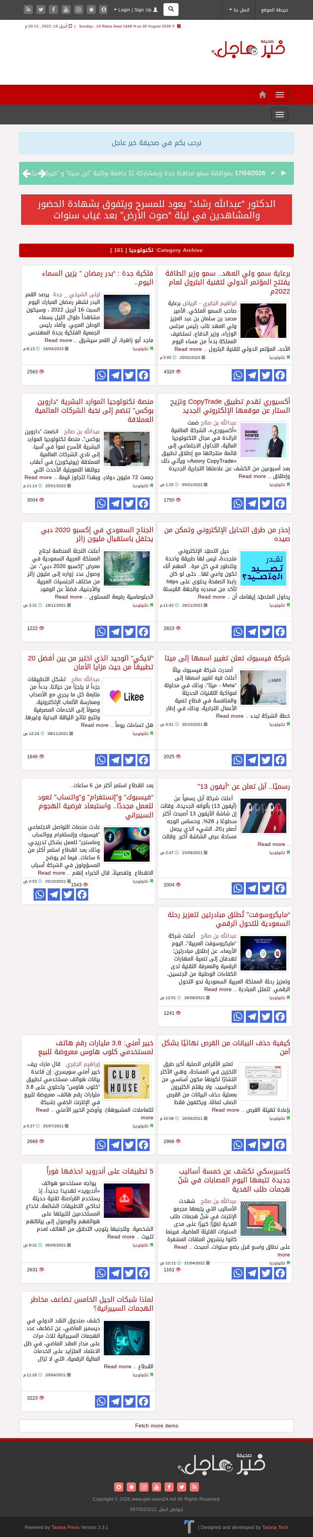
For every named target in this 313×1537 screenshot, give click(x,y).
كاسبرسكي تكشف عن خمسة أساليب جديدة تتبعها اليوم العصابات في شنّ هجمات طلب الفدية (234, 1180)
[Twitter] (41, 10)
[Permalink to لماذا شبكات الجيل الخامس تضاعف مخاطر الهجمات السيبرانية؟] (127, 1338)
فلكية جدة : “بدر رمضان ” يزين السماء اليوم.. (97, 278)
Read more (58, 340)
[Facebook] (54, 10)
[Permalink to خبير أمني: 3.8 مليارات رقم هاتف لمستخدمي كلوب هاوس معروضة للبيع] (127, 1081)
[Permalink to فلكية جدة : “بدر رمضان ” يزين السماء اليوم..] (127, 312)
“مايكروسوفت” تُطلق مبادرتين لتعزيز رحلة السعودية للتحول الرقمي (229, 919)
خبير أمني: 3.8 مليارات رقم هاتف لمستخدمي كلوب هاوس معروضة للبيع (95, 1047)
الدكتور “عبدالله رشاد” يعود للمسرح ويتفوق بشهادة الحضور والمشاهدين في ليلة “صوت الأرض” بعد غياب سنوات (157, 209)
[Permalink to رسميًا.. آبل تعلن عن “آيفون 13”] (263, 816)
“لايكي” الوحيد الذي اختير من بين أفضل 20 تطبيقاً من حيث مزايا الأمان (90, 662)
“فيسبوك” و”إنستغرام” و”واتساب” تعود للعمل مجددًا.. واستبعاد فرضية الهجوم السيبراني (95, 806)
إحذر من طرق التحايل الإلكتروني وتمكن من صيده (227, 534)
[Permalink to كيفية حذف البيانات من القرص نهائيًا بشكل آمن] (263, 1081)
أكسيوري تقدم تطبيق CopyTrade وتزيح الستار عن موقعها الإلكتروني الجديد (230, 406)
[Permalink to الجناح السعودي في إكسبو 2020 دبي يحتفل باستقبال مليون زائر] (127, 568)
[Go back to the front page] (248, 50)
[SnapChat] (103, 10)
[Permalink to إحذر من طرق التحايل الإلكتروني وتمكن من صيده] (263, 568)
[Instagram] (79, 10)
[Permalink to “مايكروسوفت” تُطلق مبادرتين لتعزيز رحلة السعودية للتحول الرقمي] (263, 953)
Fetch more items (156, 1426)
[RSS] (29, 10)
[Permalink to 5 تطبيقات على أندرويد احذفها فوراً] (127, 1201)
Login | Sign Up (135, 10)
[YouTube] (67, 10)
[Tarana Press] (189, 1527)
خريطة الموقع (274, 10)
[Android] (92, 10)
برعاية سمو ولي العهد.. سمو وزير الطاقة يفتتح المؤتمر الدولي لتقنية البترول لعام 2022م (227, 282)
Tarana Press (65, 1527)
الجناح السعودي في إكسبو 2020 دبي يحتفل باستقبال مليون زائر (97, 534)
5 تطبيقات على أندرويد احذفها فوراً (100, 1171)
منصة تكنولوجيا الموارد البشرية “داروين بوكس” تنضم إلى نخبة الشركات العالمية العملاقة (94, 410)
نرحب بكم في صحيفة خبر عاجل (156, 142)
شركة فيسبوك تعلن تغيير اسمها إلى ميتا (227, 658)
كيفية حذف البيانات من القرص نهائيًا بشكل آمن (225, 1047)
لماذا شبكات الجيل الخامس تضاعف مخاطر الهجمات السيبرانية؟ (92, 1304)
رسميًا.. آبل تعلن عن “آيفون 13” (244, 786)
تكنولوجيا (140, 348)
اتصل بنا (240, 10)
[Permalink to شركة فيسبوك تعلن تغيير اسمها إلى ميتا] (263, 687)
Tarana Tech (275, 1527)
